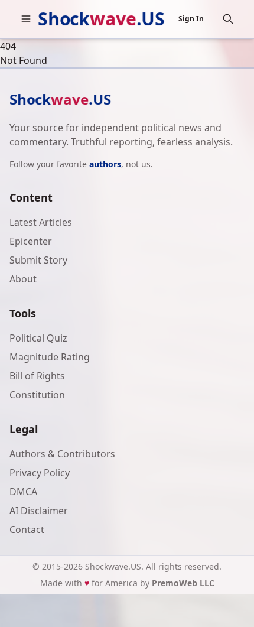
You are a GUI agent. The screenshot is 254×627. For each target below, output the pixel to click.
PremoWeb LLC (183, 583)
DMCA (23, 491)
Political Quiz (38, 338)
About (23, 278)
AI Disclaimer (38, 510)
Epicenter (30, 241)
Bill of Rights (37, 375)
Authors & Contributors (62, 453)
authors (105, 164)
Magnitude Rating (49, 356)
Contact (26, 529)
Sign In (191, 19)
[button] (26, 19)
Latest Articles (40, 222)
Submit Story (38, 260)
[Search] (228, 19)
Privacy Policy (39, 472)
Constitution (37, 394)
